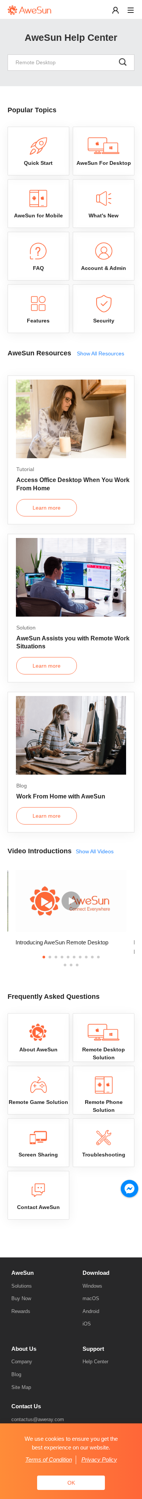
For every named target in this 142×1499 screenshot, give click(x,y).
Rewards (20, 1311)
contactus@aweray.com (37, 1419)
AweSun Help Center (71, 37)
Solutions (21, 1286)
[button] (43, 957)
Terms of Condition (48, 1459)
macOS (91, 1298)
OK (71, 1483)
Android (91, 1311)
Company (21, 1361)
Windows (92, 1286)
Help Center (95, 1361)
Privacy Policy (99, 1459)
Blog (16, 1374)
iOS (87, 1324)
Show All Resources (100, 353)
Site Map (21, 1387)
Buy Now (21, 1298)
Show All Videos (95, 851)
